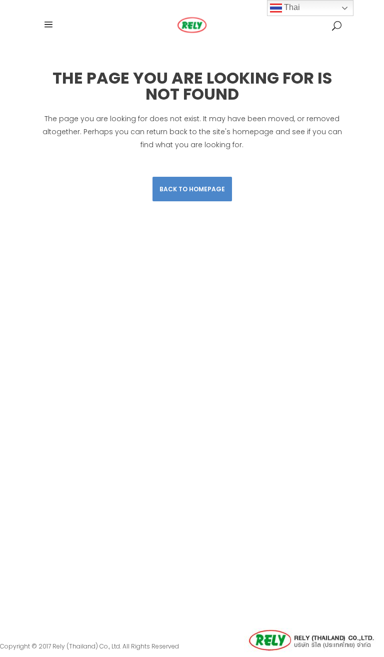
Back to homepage (192, 189)
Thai (291, 7)
